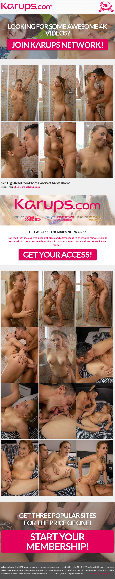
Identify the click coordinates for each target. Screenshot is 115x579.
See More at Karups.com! (28, 186)
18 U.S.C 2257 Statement (97, 573)
